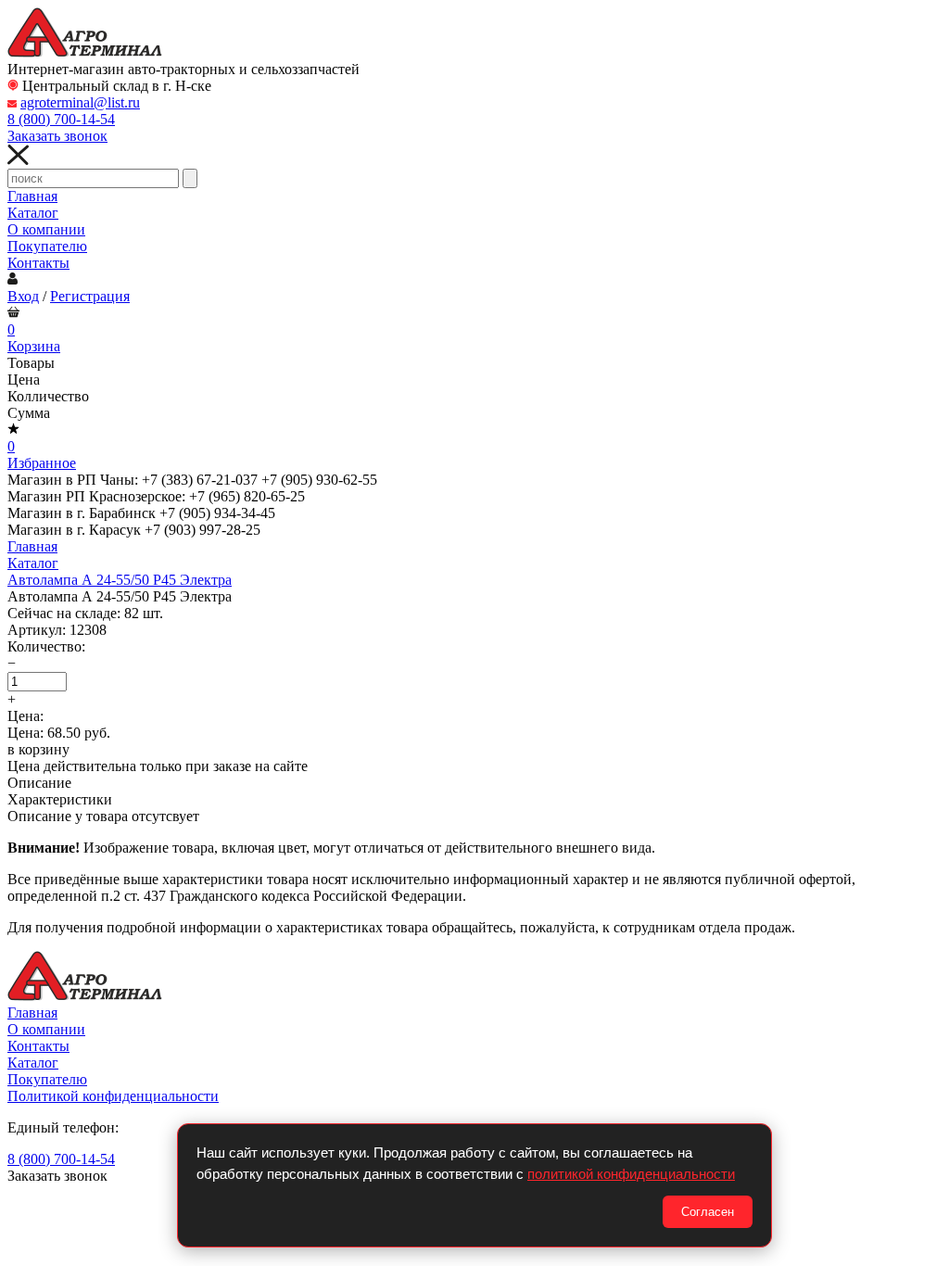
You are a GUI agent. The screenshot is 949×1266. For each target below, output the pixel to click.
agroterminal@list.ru (80, 102)
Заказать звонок (57, 136)
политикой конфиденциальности (631, 1174)
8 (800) (61, 119)
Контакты (38, 263)
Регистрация (90, 296)
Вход (23, 296)
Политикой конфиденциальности (113, 1096)
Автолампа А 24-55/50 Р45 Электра (119, 580)
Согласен (707, 1212)
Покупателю (47, 246)
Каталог (32, 213)
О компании (46, 229)
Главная (32, 196)
